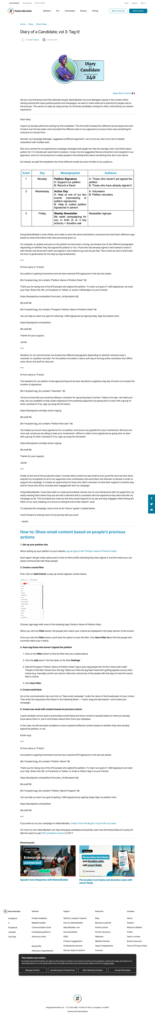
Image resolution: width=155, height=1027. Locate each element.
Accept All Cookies (123, 970)
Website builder (39, 923)
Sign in (143, 3)
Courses (99, 950)
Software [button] (47, 11)
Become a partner (103, 923)
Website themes (102, 941)
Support (135, 3)
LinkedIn (12, 932)
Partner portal (101, 927)
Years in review (133, 936)
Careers (130, 923)
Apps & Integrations (104, 946)
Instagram (12, 918)
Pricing (95, 11)
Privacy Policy (108, 963)
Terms (129, 946)
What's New (41, 24)
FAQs (65, 936)
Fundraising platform (41, 932)
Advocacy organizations (42, 950)
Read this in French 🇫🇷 (124, 93)
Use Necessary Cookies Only (62, 970)
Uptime (81, 950)
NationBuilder (14, 3)
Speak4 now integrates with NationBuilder (44, 879)
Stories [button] (83, 11)
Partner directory (103, 932)
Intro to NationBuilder (73, 923)
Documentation (70, 932)
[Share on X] (151, 504)
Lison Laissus (34, 40)
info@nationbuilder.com (55, 1007)
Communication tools (41, 927)
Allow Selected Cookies (93, 970)
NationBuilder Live (71, 927)
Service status (69, 950)
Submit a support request (74, 918)
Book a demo (138, 11)
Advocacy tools (39, 936)
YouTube (12, 936)
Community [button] (70, 11)
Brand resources (134, 941)
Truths (130, 932)
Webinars (99, 936)
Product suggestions (72, 941)
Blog (31, 24)
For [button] (58, 11)
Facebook (12, 927)
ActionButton (27, 3)
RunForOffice (40, 3)
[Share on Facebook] (151, 498)
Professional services (72, 946)
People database (39, 918)
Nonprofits (36, 946)
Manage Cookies (32, 970)
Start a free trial (118, 11)
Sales (126, 3)
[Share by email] (151, 509)
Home (23, 24)
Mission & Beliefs (134, 927)
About (129, 918)
